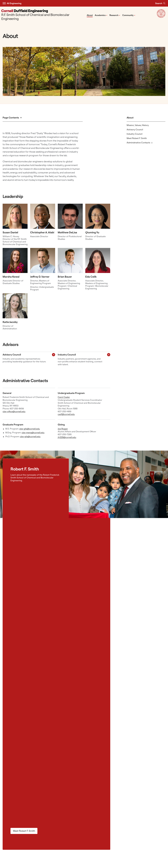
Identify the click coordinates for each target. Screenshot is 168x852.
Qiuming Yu (92, 232)
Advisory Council (135, 129)
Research (114, 15)
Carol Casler (64, 397)
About (90, 15)
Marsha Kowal (11, 276)
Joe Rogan (63, 428)
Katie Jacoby (10, 322)
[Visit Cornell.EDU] (161, 16)
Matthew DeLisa (67, 232)
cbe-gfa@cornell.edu (29, 428)
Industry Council (134, 134)
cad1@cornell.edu (66, 414)
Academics (101, 15)
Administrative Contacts (138, 142)
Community (128, 15)
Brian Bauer (65, 276)
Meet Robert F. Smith (137, 138)
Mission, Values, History (138, 125)
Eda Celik (91, 276)
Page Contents (11, 117)
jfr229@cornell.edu (67, 437)
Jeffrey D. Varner (39, 276)
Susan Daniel (10, 232)
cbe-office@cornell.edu (14, 411)
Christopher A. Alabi (42, 232)
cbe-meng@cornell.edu (33, 432)
